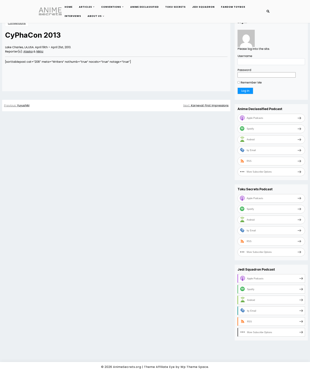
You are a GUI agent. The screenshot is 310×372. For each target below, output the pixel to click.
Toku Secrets (175, 7)
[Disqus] (116, 164)
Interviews (73, 16)
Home (68, 7)
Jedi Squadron (203, 7)
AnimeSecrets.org (127, 367)
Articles (85, 7)
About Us (95, 16)
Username (245, 56)
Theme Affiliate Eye (159, 367)
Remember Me (251, 83)
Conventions (111, 7)
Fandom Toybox (233, 7)
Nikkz (39, 51)
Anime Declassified (144, 7)
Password (244, 70)
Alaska (28, 51)
